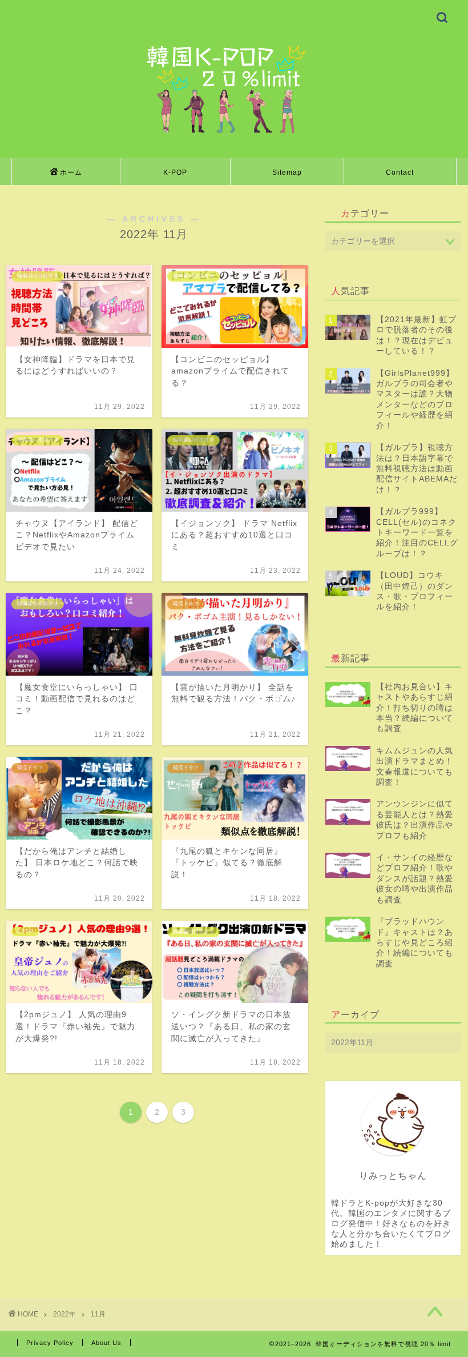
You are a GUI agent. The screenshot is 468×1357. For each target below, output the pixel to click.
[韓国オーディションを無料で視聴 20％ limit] (234, 133)
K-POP (175, 172)
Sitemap (287, 172)
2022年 (64, 1314)
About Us (106, 1342)
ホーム (71, 172)
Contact (400, 172)
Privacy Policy (50, 1342)
